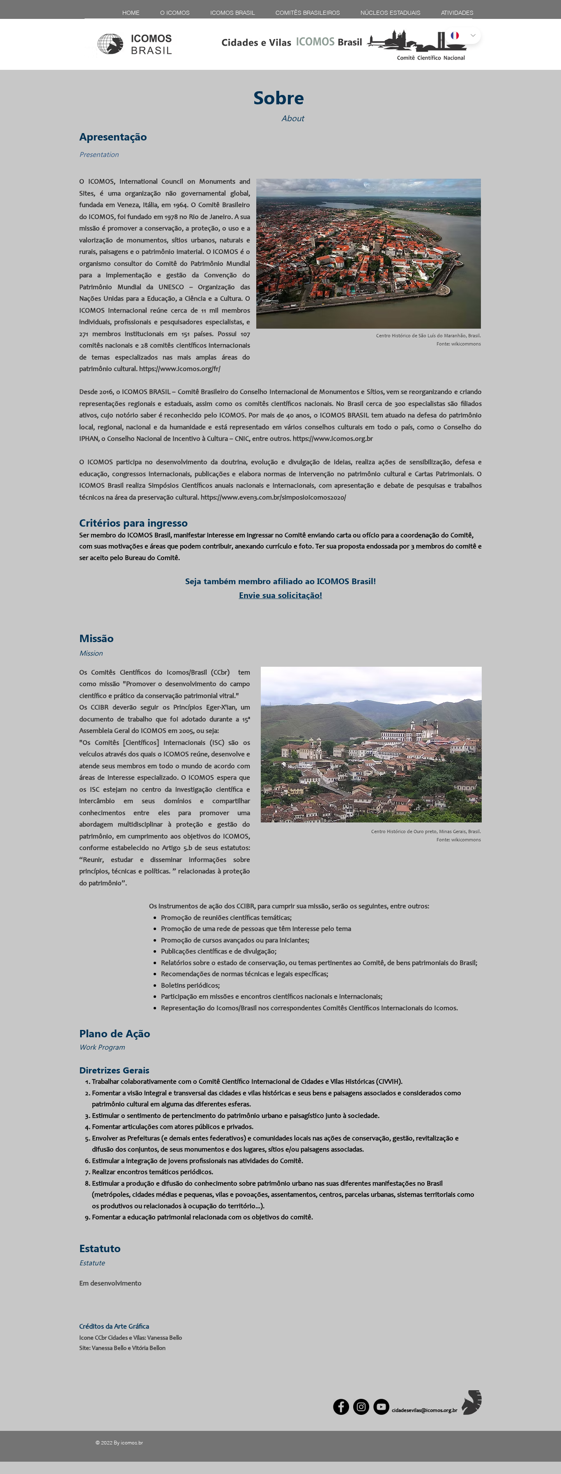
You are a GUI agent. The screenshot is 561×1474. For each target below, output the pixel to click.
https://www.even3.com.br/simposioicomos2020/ (273, 498)
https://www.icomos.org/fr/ (180, 369)
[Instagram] (361, 1407)
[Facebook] (341, 1407)
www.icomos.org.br (343, 439)
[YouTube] (381, 1407)
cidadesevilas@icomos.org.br (425, 1411)
